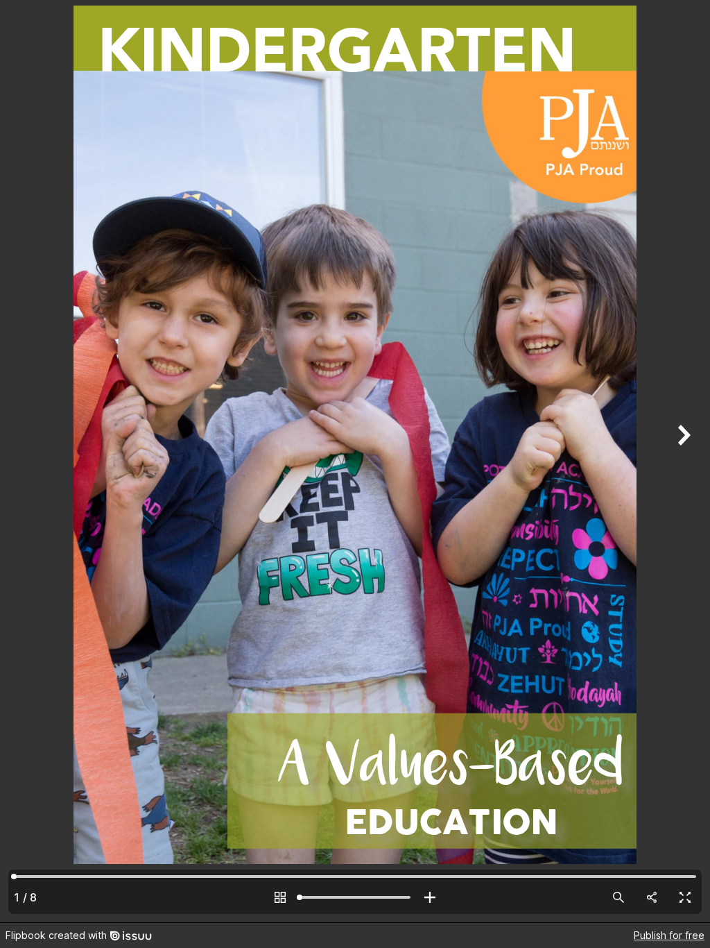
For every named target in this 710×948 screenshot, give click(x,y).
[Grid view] (280, 897)
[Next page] (682, 461)
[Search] (618, 897)
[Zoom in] (430, 897)
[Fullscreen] (685, 897)
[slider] (355, 897)
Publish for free (669, 935)
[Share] (652, 897)
